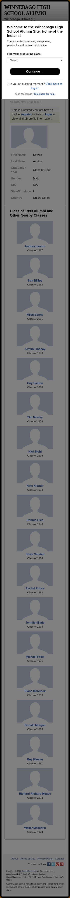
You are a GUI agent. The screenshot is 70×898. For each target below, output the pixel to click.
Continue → (35, 71)
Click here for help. (44, 94)
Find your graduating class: (24, 53)
